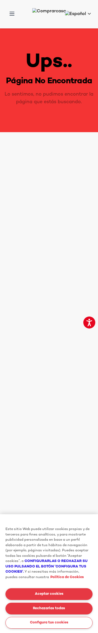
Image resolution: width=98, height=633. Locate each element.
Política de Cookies (67, 577)
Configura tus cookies (49, 623)
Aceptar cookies (49, 594)
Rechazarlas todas (49, 608)
